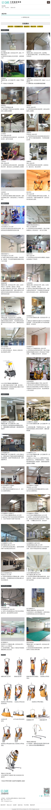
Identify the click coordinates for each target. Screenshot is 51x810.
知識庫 (14, 805)
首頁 (3, 7)
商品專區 (7, 7)
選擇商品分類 (26, 17)
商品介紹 (9, 805)
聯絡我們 (32, 805)
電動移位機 (13, 7)
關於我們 (3, 805)
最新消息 (20, 805)
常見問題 (26, 805)
